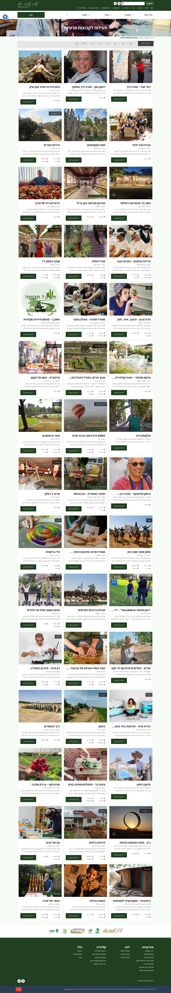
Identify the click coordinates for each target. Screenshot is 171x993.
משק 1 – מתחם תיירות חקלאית (41, 319)
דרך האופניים (52, 726)
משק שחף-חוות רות (139, 552)
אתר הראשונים (51, 435)
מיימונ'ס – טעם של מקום (45, 377)
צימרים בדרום (125, 957)
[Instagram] (19, 981)
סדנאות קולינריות (100, 951)
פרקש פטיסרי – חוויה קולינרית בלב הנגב (133, 378)
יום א (130, 43)
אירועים (140, 8)
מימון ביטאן (144, 784)
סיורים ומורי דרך (148, 964)
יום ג (115, 43)
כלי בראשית (53, 552)
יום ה (99, 43)
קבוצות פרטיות (144, 38)
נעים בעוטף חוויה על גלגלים (43, 610)
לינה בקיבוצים (125, 954)
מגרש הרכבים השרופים (91, 610)
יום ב (122, 43)
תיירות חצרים (52, 145)
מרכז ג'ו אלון (52, 494)
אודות (146, 8)
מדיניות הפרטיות (69, 989)
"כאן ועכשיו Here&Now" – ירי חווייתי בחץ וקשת (132, 610)
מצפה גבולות (97, 901)
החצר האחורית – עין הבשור (89, 494)
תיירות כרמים (97, 842)
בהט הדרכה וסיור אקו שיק (44, 87)
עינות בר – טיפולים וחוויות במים (86, 784)
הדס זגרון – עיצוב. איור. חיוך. (133, 319)
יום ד (107, 43)
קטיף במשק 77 (51, 261)
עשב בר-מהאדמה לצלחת (135, 203)
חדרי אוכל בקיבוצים (100, 964)
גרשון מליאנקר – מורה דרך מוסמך (135, 494)
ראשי (152, 8)
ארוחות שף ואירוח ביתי (99, 954)
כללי (79, 947)
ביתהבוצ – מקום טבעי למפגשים (132, 901)
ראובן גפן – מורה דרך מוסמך (88, 87)
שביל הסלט (98, 261)
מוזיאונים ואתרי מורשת (146, 970)
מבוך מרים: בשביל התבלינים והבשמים (88, 378)
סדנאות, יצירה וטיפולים (146, 967)
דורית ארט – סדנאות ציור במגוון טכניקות (132, 726)
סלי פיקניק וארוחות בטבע (98, 961)
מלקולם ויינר (143, 435)
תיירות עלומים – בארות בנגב (134, 261)
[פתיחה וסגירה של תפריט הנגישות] (5, 17)
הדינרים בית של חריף (47, 203)
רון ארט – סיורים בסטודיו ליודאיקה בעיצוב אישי (45, 668)
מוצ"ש (76, 45)
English (150, 3)
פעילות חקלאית (149, 954)
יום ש (83, 43)
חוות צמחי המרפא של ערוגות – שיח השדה (87, 668)
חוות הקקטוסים (96, 145)
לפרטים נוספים (119, 99)
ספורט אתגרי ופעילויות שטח (145, 961)
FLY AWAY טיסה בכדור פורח (88, 435)
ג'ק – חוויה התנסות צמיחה (135, 842)
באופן (102, 726)
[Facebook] (23, 981)
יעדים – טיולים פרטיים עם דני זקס (131, 668)
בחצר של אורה (51, 901)
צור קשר (79, 951)
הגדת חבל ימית (141, 145)
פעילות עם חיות (149, 957)
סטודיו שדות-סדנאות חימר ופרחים (89, 552)
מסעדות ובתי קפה (100, 957)
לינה (133, 8)
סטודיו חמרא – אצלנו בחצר (89, 319)
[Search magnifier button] (123, 3)
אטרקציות (117, 8)
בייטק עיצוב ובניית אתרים (146, 981)
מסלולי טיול (82, 8)
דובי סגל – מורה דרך (139, 87)
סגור (18, 989)
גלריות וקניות (106, 8)
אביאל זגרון (53, 842)
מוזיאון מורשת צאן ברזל (91, 203)
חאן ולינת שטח (125, 951)
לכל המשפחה (149, 951)
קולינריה (126, 8)
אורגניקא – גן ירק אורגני (46, 784)
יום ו (92, 43)
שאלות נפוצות (77, 954)
